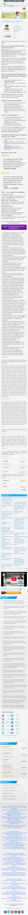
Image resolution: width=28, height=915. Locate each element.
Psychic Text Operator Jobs (20, 685)
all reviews (24, 489)
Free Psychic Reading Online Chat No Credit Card (7, 566)
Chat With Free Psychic (17, 616)
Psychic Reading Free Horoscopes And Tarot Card (12, 833)
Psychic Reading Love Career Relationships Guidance (14, 814)
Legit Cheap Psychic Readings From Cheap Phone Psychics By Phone (14, 665)
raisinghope (5, 759)
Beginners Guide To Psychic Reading (11, 785)
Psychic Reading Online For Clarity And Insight (12, 893)
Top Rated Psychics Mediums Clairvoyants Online (13, 880)
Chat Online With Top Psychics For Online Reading (7, 555)
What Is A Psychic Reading (9, 787)
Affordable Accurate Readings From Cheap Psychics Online (19, 524)
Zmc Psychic (13, 653)
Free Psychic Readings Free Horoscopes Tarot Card (12, 837)
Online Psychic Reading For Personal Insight (16, 642)
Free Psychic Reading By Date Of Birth (10, 818)
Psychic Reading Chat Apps (13, 607)
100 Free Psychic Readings (7, 848)
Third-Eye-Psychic (7, 746)
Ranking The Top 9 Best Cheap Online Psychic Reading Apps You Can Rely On (14, 808)
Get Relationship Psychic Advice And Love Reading (7, 544)
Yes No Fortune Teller (20, 553)
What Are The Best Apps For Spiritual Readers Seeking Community (20, 519)
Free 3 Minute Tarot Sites (21, 611)
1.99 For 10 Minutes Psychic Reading (10, 887)
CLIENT (15, 0)
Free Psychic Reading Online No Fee (15, 826)
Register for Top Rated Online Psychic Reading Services (14, 227)
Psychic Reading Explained (9, 799)
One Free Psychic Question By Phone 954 (12, 675)
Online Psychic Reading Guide (9, 796)
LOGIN (7, 0)
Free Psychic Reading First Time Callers (11, 844)
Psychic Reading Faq (7, 793)
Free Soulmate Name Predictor (8, 863)
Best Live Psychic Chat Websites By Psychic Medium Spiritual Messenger (14, 899)
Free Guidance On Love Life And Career (10, 854)
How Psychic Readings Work (9, 790)
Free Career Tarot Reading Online (16, 840)
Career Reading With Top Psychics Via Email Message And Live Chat (7, 499)
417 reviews (15, 34)
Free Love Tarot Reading (19, 883)
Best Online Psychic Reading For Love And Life (12, 868)
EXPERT (20, 0)
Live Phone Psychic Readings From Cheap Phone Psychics (13, 874)
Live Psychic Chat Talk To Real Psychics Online (11, 858)
